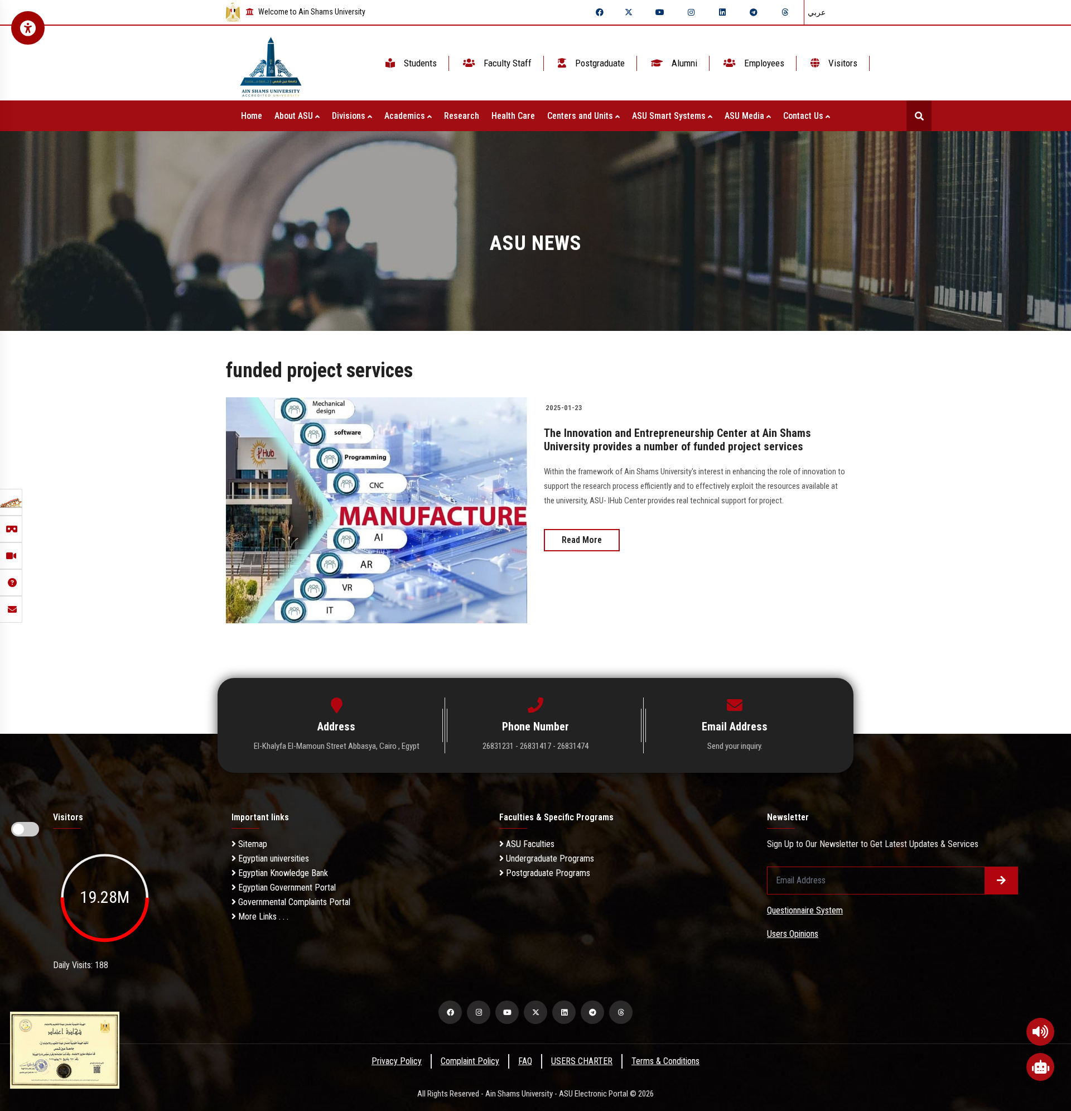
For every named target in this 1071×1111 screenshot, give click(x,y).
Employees (763, 63)
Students (419, 63)
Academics (405, 115)
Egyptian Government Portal (286, 887)
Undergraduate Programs (549, 858)
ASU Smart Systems (670, 115)
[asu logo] (271, 63)
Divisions (350, 115)
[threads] (785, 12)
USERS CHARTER (581, 1061)
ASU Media (745, 115)
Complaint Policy (470, 1061)
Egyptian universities (272, 858)
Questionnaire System (805, 910)
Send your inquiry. (735, 746)
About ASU (294, 115)
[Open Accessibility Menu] (28, 28)
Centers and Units (581, 115)
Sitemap (251, 844)
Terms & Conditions (665, 1061)
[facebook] (599, 12)
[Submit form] (1001, 880)
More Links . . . (262, 916)
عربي (817, 12)
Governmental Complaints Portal (293, 902)
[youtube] (660, 12)
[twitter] (628, 12)
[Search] (919, 115)
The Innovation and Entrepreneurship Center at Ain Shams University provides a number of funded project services (677, 439)
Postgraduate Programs (547, 873)
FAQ (525, 1061)
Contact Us (804, 115)
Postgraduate (599, 63)
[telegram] (753, 12)
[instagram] (691, 12)
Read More (582, 540)
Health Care (513, 115)
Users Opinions (792, 934)
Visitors (841, 63)
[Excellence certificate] (64, 1049)
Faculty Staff (506, 63)
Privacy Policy (397, 1061)
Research (461, 115)
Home (251, 115)
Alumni (683, 63)
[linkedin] (722, 12)
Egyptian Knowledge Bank (282, 873)
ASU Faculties (529, 844)
